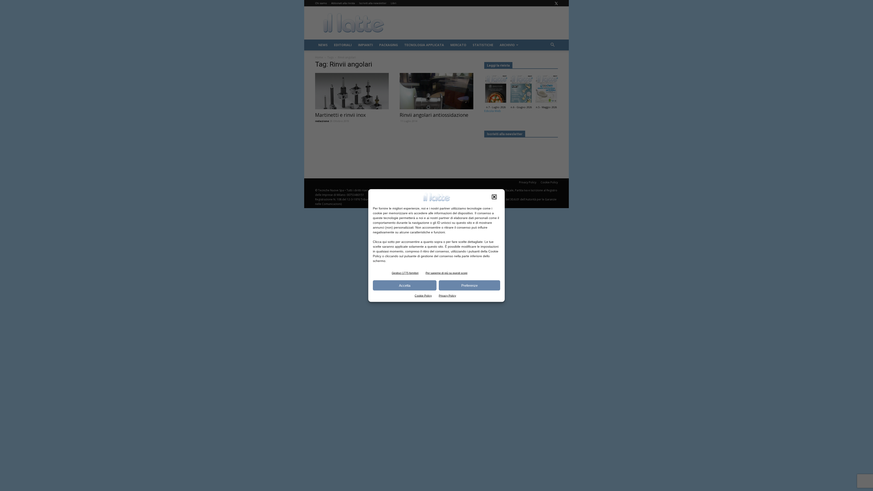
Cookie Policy (423, 295)
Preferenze (469, 285)
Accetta (404, 285)
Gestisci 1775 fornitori (405, 273)
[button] (494, 197)
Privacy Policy (447, 295)
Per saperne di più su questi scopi (446, 273)
